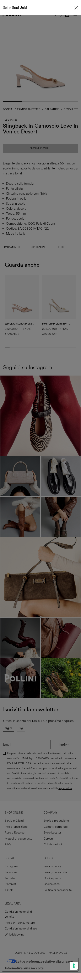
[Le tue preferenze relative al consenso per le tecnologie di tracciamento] (74, 966)
